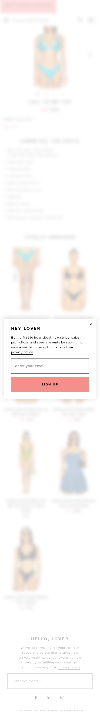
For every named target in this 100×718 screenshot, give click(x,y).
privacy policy (22, 352)
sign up (49, 384)
